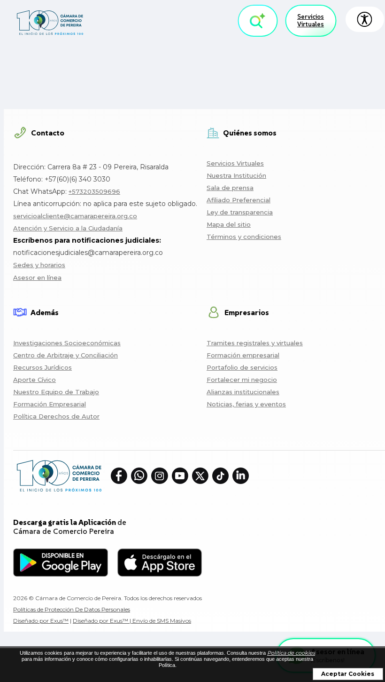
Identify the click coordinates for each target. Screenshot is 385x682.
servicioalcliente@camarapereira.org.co (75, 216)
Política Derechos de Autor (56, 416)
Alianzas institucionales (243, 392)
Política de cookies (291, 653)
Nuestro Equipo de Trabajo (56, 392)
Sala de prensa (230, 187)
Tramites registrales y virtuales (255, 343)
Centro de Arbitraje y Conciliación (65, 355)
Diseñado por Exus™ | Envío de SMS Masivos (132, 620)
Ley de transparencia (240, 212)
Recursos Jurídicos (42, 367)
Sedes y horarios (39, 265)
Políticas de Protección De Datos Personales (71, 609)
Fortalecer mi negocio (242, 379)
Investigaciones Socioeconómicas (67, 343)
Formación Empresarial (49, 404)
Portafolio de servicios (242, 367)
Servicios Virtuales (310, 20)
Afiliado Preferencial (238, 200)
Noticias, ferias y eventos (246, 404)
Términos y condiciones (244, 236)
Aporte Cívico (34, 379)
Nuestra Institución (236, 175)
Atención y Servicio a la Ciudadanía (68, 228)
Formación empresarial (243, 355)
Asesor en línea (37, 277)
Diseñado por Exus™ (41, 620)
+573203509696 (94, 191)
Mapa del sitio (229, 224)
